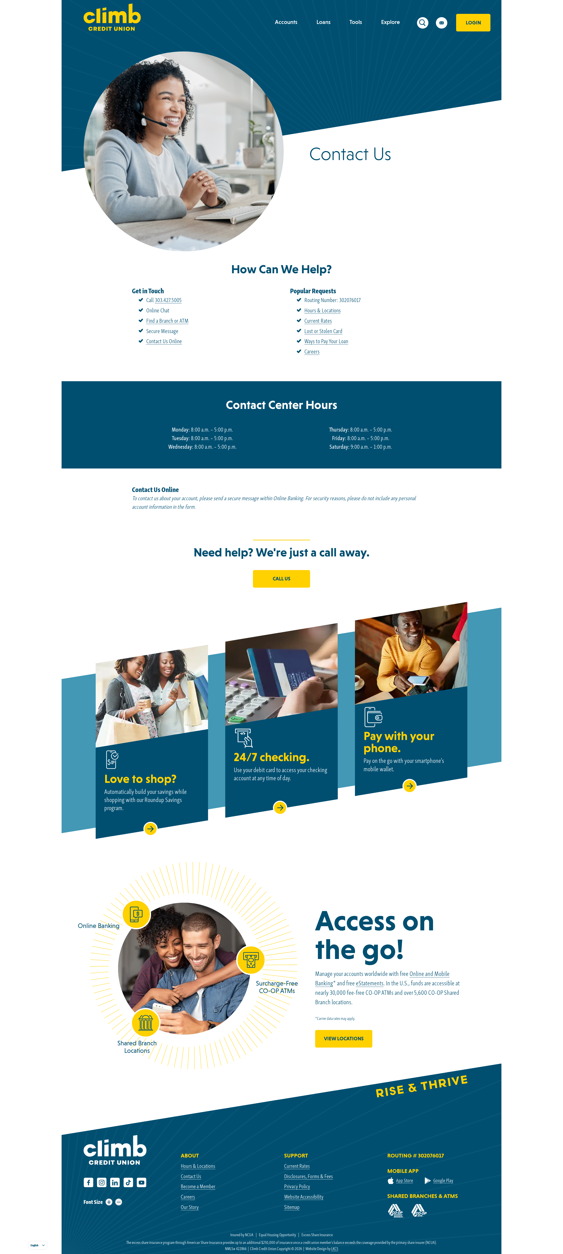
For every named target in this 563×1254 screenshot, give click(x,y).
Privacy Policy (297, 1186)
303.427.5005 (168, 300)
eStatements (370, 983)
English (34, 1245)
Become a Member (198, 1186)
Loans (323, 22)
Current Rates (318, 320)
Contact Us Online (164, 341)
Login (473, 23)
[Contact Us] (445, 24)
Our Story (190, 1206)
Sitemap (292, 1206)
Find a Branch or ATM (167, 320)
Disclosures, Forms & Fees (308, 1176)
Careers (312, 351)
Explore (390, 22)
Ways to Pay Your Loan (326, 341)
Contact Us (191, 1176)
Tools (355, 22)
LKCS (334, 1248)
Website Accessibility (304, 1196)
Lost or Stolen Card (323, 331)
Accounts (286, 22)
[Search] (426, 24)
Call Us (281, 579)
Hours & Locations (322, 310)
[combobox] (37, 1245)
